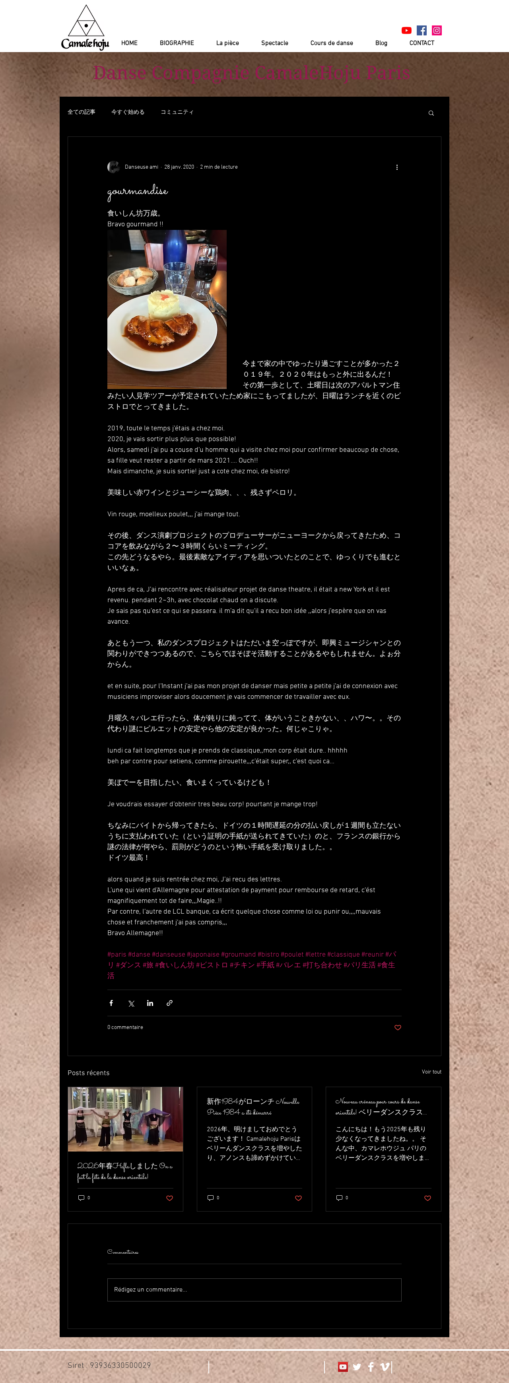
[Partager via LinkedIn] (150, 1003)
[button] (431, 112)
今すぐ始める (128, 112)
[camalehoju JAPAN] (422, 30)
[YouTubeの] (407, 30)
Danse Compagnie (171, 73)
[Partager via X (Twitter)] (130, 1003)
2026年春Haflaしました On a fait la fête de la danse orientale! (125, 1172)
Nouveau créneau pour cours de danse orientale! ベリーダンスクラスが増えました (383, 1107)
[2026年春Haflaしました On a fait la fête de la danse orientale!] (125, 1119)
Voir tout (431, 1072)
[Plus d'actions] (397, 167)
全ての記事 (81, 112)
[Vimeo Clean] (385, 1367)
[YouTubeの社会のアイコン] (343, 1367)
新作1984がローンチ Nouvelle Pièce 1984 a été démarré (253, 1107)
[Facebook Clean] (371, 1367)
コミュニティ (177, 112)
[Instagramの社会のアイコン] (437, 30)
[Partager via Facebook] (111, 1003)
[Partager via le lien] (169, 1003)
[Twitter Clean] (357, 1367)
